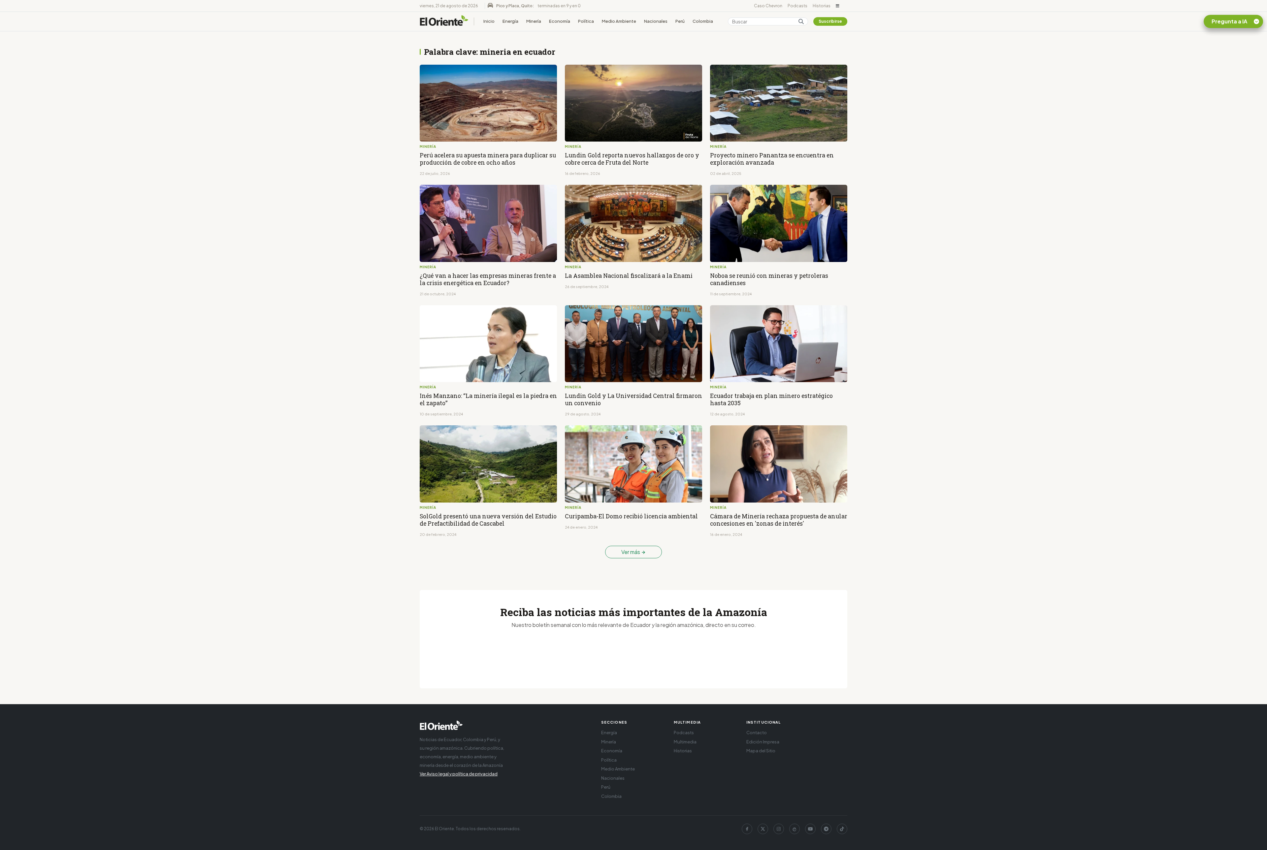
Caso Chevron (768, 5)
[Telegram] (826, 829)
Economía (559, 21)
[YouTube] (810, 829)
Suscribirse (830, 21)
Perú (680, 21)
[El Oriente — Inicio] (444, 21)
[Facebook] (747, 829)
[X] (763, 829)
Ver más (631, 551)
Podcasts (797, 5)
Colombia (703, 21)
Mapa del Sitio (760, 750)
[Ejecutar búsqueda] (801, 21)
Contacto (756, 732)
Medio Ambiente (619, 21)
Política (586, 21)
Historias (821, 5)
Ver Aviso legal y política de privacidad (459, 773)
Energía (510, 21)
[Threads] (794, 829)
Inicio (489, 21)
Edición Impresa (762, 741)
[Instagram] (778, 829)
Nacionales (655, 21)
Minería (533, 21)
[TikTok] (842, 829)
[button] (837, 6)
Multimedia (685, 741)
